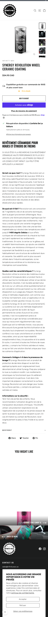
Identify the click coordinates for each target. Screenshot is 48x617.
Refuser (22, 605)
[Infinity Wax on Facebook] (40, 548)
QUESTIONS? (7, 430)
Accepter (23, 599)
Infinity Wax (8, 61)
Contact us (8, 562)
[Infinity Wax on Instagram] (44, 548)
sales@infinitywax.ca (10, 567)
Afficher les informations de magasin (18, 134)
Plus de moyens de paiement (24, 111)
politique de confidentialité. (22, 593)
